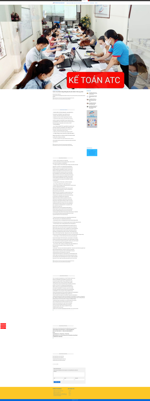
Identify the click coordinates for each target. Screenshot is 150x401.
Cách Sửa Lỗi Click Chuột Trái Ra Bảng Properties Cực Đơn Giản (93, 96)
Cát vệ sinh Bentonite (92, 152)
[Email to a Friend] (56, 364)
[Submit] (88, 0)
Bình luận (55, 371)
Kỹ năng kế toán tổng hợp (56, 90)
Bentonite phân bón (92, 154)
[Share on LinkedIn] (57, 364)
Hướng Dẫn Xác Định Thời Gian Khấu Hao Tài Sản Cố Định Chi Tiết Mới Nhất (92, 104)
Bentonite (92, 150)
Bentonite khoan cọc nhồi (92, 151)
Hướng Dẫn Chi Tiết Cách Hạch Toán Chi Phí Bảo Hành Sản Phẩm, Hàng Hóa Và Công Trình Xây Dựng (93, 107)
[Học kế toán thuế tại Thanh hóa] (59, 3)
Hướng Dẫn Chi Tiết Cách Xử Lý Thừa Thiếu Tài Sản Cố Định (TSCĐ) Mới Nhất (93, 93)
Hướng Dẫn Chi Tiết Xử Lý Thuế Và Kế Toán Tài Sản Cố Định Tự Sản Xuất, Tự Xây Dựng (92, 100)
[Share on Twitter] (54, 364)
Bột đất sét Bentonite (92, 153)
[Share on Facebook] (53, 364)
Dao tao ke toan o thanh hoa (63, 109)
